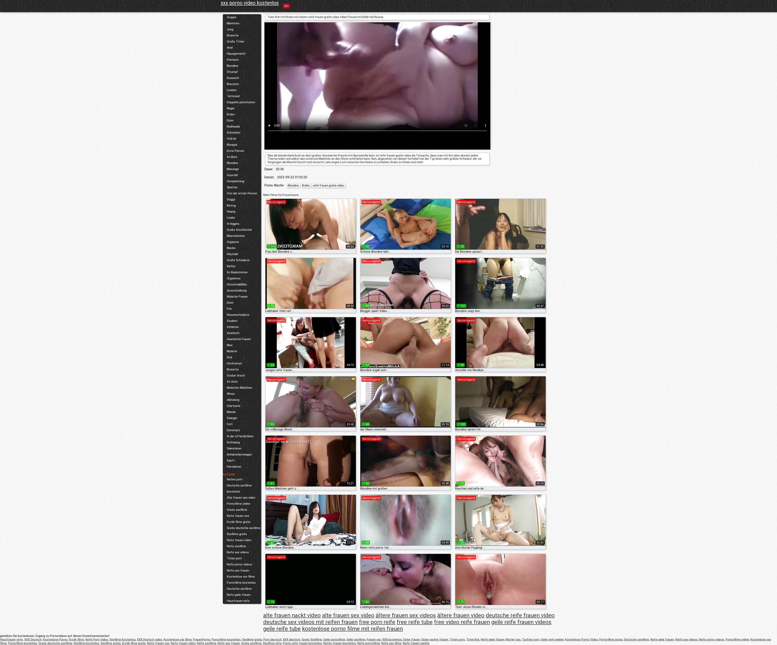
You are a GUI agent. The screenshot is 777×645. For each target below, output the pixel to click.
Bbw (229, 345)
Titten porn (234, 558)
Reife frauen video (239, 540)
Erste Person (235, 151)
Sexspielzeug (235, 181)
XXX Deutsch (33, 639)
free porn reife (377, 622)
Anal (230, 47)
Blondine (232, 66)
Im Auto (232, 381)
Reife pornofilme (368, 643)
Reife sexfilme (236, 546)
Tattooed (233, 96)
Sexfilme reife (272, 643)
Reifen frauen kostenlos (339, 643)
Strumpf (232, 72)
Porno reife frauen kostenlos (302, 643)
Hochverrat (234, 363)
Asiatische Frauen (239, 339)
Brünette (233, 35)
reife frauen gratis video (328, 185)
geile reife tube (282, 628)
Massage (233, 169)
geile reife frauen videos (521, 622)
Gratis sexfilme (237, 510)
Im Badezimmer (237, 272)
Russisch (233, 78)
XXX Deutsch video (149, 639)
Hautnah (232, 254)
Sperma (232, 187)
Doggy (231, 199)
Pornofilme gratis (611, 639)
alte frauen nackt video (292, 615)
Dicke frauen (411, 639)
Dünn (230, 120)
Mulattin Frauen (237, 296)
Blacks (231, 248)
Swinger (232, 418)
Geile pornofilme (334, 639)
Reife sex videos (238, 552)
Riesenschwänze (238, 315)
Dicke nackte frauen (434, 639)
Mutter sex (513, 639)
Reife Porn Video (96, 639)
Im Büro (232, 157)
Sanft (231, 460)
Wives (231, 394)
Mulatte (232, 351)
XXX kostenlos (392, 639)
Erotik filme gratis (239, 522)
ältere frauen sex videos (406, 615)
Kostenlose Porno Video (581, 639)
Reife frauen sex (238, 516)
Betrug (231, 205)
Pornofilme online (238, 504)
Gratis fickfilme (311, 639)
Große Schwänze (238, 260)
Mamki (231, 412)
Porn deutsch (272, 639)
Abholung (233, 400)
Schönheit (233, 132)
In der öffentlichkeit (240, 436)
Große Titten (235, 41)
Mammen (233, 23)
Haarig (231, 211)
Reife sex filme (391, 643)
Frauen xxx (374, 639)
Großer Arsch (236, 375)
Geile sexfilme (356, 639)
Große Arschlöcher (239, 230)
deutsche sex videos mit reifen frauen (310, 622)
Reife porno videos (239, 564)
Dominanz (233, 430)
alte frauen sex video (348, 615)
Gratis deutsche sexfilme (243, 528)
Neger (231, 108)
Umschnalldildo (237, 284)
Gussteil (232, 175)
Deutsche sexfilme (239, 589)
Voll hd (231, 138)
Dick (229, 357)
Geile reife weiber (552, 639)
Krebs (231, 114)
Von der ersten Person (242, 193)
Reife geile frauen (239, 595)
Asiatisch (233, 333)
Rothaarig (233, 442)
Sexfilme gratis (237, 534)
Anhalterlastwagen (239, 454)
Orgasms (233, 242)
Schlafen (233, 327)
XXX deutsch (291, 639)
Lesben (232, 90)
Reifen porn (234, 479)
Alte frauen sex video (241, 497)
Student (232, 321)
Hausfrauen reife (238, 601)
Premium (233, 60)
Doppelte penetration (241, 102)
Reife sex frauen (238, 570)
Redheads (233, 126)
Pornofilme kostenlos (241, 582)
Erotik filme (76, 639)
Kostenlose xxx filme (241, 576)
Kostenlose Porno (55, 639)
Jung (230, 29)
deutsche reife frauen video (520, 615)
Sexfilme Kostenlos (122, 639)
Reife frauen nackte (416, 643)
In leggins (233, 224)
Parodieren (234, 466)
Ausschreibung (237, 290)
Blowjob (232, 145)
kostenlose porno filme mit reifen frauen (352, 628)
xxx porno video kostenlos (250, 3)
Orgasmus (234, 278)
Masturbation (236, 236)
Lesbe (231, 217)
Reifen (231, 266)
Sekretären (234, 448)
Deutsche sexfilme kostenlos (239, 488)
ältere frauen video (460, 615)
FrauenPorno (201, 639)
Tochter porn (530, 639)
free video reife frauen (462, 622)
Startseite (233, 406)
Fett (229, 424)
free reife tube (415, 622)
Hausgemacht (236, 53)
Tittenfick (472, 639)
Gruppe (231, 17)
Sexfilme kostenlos (86, 643)
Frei (229, 309)
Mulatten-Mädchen (239, 388)
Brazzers (233, 84)
